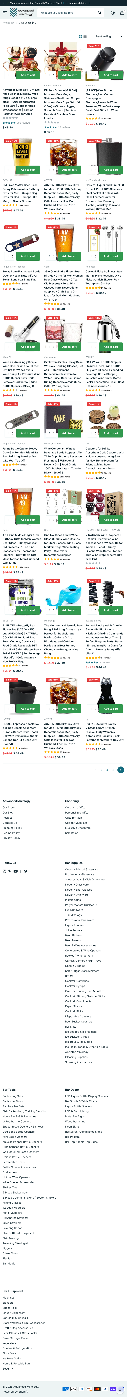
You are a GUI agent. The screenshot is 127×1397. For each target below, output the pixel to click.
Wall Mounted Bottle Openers (21, 1152)
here (65, 3)
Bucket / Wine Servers (79, 955)
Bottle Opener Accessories (19, 1167)
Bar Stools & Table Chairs (81, 1101)
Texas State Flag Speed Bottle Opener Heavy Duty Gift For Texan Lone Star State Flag (21, 275)
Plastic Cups (73, 899)
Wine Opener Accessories (19, 1182)
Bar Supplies (74, 863)
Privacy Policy (11, 837)
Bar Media (9, 1263)
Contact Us (10, 822)
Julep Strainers (12, 1223)
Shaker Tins (10, 1187)
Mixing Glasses (12, 1202)
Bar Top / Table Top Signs (81, 1141)
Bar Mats (70, 1026)
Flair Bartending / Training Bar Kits (24, 1111)
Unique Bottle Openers (17, 1157)
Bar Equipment (13, 1291)
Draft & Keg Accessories (18, 1328)
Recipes (7, 817)
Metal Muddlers (12, 1212)
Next (89, 3)
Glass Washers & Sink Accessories (24, 1322)
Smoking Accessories (78, 1062)
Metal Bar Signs (75, 1116)
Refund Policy (11, 833)
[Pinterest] (9, 871)
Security (8, 1368)
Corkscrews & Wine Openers (83, 950)
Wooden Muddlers (14, 1207)
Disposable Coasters (78, 1016)
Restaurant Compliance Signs (83, 1131)
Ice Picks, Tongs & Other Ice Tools (86, 1046)
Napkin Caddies (75, 965)
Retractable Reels (13, 1162)
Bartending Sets (13, 1096)
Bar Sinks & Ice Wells (15, 1317)
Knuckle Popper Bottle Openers (22, 1141)
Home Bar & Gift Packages (19, 1116)
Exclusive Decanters (77, 827)
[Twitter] (26, 871)
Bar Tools (9, 1090)
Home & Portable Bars (16, 1363)
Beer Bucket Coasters (78, 1021)
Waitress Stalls (12, 1358)
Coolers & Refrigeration (17, 1348)
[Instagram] (4, 871)
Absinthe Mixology (76, 1052)
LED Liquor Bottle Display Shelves (86, 1096)
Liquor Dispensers (14, 1312)
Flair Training (11, 1238)
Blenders (8, 1302)
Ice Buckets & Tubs (77, 1036)
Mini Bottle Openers (15, 1136)
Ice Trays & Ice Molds (78, 1041)
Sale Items (71, 833)
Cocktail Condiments (78, 1001)
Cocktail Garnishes (77, 981)
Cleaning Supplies (76, 1057)
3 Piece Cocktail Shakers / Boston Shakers (29, 1197)
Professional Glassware (79, 874)
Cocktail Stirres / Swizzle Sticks (85, 996)
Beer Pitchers (73, 935)
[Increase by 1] (13, 72)
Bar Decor (72, 1090)
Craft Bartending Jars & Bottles (84, 991)
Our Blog (8, 812)
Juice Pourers (73, 930)
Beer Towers (73, 940)
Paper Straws (73, 1006)
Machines (8, 1297)
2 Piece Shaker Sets (15, 1192)
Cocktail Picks (74, 1011)
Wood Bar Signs (75, 1121)
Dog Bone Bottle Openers (19, 1131)
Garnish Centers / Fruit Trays (83, 960)
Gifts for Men (73, 817)
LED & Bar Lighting (77, 1111)
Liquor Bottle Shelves (78, 1106)
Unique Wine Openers (16, 1177)
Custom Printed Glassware (81, 869)
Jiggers (7, 1248)
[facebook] (21, 871)
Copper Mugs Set (76, 822)
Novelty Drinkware (76, 894)
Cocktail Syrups (75, 986)
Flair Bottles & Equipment (18, 1233)
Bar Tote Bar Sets (13, 1106)
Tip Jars (8, 1258)
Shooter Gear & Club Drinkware (85, 879)
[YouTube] (16, 871)
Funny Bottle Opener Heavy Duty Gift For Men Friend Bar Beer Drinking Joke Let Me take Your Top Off (21, 454)
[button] (3, 3)
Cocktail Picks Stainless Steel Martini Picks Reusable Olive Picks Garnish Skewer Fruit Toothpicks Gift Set (104, 277)
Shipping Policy (12, 827)
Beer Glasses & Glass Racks (20, 1333)
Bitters (69, 975)
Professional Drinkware (79, 920)
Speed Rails (10, 1307)
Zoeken (99, 12)
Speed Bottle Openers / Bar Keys (23, 1126)
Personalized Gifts (76, 812)
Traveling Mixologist (15, 1243)
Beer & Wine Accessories (80, 945)
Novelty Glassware (77, 884)
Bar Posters (72, 1136)
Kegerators (9, 1343)
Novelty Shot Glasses (78, 889)
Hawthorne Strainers (15, 1217)
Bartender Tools (13, 1101)
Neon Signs (72, 1126)
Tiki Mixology (73, 915)
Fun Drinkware (74, 909)
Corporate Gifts (75, 807)
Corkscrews (10, 1172)
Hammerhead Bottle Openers (21, 1146)
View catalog (4, 12)
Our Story (9, 807)
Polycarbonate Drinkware (81, 905)
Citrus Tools (10, 1253)
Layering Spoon (12, 1228)
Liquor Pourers (74, 925)
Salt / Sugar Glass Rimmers (82, 970)
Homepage (9, 22)
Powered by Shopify (15, 1391)
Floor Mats (9, 1353)
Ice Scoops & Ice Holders (81, 1031)
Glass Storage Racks (15, 1338)
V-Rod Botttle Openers (17, 1121)
